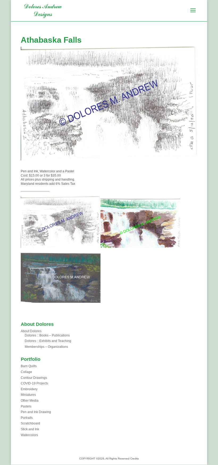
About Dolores (31, 331)
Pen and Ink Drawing (36, 412)
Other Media (30, 400)
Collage (26, 372)
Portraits (27, 418)
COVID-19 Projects (34, 383)
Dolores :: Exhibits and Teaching (48, 341)
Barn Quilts (29, 366)
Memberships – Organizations (46, 347)
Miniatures (28, 395)
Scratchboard (30, 423)
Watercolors (29, 435)
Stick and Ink (30, 429)
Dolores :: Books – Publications (47, 335)
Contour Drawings (34, 378)
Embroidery (29, 389)
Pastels (26, 406)
